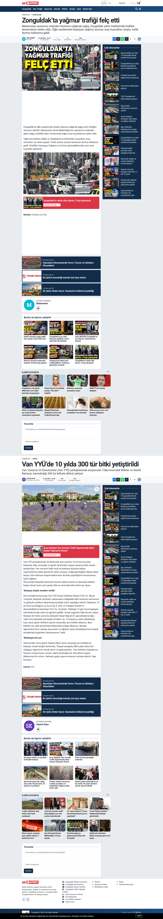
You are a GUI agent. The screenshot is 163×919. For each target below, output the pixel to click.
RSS (26, 912)
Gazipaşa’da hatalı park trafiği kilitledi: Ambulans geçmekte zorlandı (59, 363)
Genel (34, 459)
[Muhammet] (29, 305)
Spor (79, 9)
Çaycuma (48, 9)
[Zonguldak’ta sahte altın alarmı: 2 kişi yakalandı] (87, 352)
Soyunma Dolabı (101, 884)
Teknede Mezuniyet (126, 884)
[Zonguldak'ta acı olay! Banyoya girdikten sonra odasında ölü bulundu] (61, 328)
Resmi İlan (87, 9)
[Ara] (136, 9)
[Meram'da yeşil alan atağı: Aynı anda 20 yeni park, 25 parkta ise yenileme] (36, 773)
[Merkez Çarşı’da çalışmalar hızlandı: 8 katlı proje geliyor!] (36, 352)
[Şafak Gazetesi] (30, 3)
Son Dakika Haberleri (73, 899)
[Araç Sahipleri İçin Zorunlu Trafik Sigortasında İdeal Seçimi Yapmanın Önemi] (61, 749)
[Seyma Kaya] (29, 726)
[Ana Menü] (139, 9)
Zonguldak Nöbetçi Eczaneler (76, 882)
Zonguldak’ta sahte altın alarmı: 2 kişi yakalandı (84, 362)
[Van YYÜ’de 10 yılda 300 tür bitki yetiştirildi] (61, 508)
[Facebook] (24, 899)
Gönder (28, 448)
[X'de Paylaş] (118, 39)
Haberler (26, 15)
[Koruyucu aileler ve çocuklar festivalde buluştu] (36, 749)
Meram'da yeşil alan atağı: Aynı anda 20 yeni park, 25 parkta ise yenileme (34, 784)
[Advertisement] (63, 107)
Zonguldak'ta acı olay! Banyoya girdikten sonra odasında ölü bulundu (59, 339)
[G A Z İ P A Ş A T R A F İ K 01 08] (61, 173)
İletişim (97, 882)
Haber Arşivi (70, 902)
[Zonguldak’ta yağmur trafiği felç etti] (61, 67)
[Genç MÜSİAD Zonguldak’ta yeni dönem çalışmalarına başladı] (87, 328)
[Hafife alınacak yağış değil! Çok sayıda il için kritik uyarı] (36, 328)
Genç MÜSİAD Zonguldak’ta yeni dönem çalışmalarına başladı (86, 339)
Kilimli (65, 9)
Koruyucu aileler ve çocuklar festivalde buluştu (35, 758)
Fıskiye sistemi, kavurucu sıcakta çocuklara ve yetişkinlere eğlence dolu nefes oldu (59, 785)
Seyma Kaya (42, 724)
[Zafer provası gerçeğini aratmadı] (87, 749)
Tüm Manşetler (71, 897)
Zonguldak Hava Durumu (74, 884)
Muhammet (42, 303)
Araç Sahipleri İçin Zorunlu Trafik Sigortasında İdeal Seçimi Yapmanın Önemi (60, 759)
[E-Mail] (38, 308)
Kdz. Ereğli (37, 9)
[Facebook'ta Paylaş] (114, 39)
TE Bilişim (137, 912)
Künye (121, 882)
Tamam (139, 916)
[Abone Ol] (139, 39)
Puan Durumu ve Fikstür (74, 894)
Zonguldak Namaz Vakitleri (75, 887)
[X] (28, 899)
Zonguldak (26, 9)
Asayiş (72, 9)
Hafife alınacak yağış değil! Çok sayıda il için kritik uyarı (35, 338)
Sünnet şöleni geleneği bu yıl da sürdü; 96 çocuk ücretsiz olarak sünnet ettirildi (86, 784)
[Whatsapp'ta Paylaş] (122, 39)
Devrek (57, 9)
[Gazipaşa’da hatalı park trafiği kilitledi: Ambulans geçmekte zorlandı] (61, 352)
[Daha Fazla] (127, 39)
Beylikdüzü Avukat (101, 887)
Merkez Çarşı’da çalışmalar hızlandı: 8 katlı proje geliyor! (35, 362)
